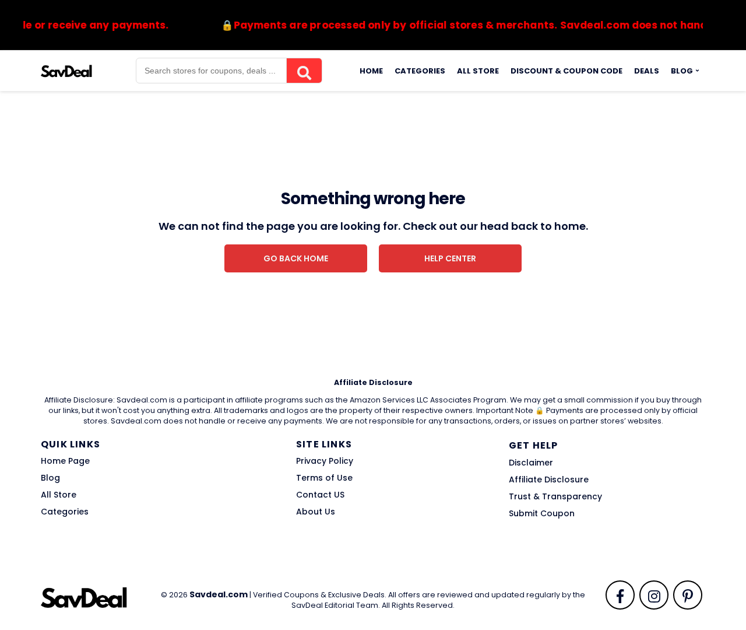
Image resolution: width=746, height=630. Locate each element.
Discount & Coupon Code (566, 70)
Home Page (65, 461)
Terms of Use (324, 478)
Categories (420, 70)
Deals (646, 70)
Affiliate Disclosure (549, 479)
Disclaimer (531, 462)
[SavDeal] (67, 70)
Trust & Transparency (555, 496)
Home (371, 70)
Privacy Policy (324, 461)
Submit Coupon (542, 513)
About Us (315, 511)
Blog (682, 70)
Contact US (320, 495)
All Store (478, 70)
